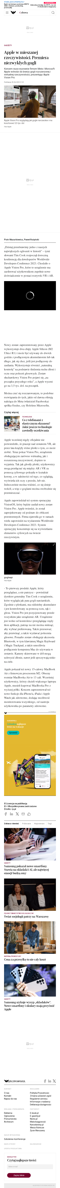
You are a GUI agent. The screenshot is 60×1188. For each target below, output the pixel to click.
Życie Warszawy (37, 1130)
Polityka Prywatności (39, 1093)
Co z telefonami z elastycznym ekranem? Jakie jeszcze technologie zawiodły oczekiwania (37, 425)
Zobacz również (11, 823)
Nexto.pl (33, 1119)
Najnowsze (39, 823)
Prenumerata (10, 1119)
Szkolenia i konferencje (14, 1139)
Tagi (50, 823)
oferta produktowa (13, 1149)
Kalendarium (35, 1144)
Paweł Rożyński (31, 239)
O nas (6, 1093)
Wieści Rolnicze (37, 1127)
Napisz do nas (10, 1099)
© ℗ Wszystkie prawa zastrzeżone (20, 806)
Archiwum (9, 1122)
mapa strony (9, 1144)
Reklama (8, 1113)
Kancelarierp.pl (37, 1125)
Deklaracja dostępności (40, 1104)
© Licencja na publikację (15, 803)
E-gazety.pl (35, 1116)
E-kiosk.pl (34, 1113)
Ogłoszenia (9, 1116)
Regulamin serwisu (38, 1099)
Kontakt (7, 1096)
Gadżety (8, 45)
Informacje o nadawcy (40, 1102)
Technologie (27, 417)
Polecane (26, 823)
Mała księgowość (38, 1122)
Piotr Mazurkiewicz (13, 239)
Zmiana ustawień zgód (40, 1096)
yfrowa (23, 12)
